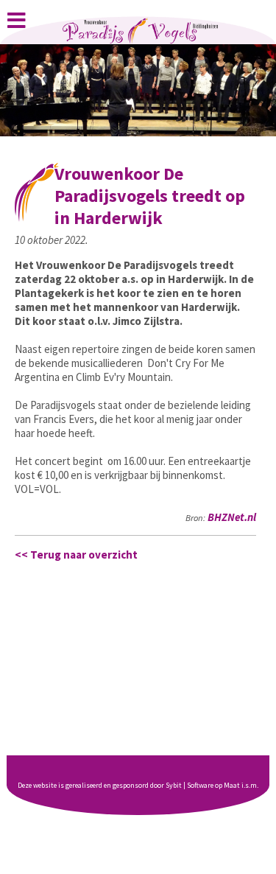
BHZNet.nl (232, 517)
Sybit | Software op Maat (203, 785)
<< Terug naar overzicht (76, 555)
